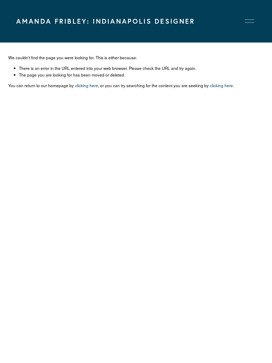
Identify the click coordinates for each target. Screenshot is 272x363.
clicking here (86, 85)
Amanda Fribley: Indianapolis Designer (105, 21)
